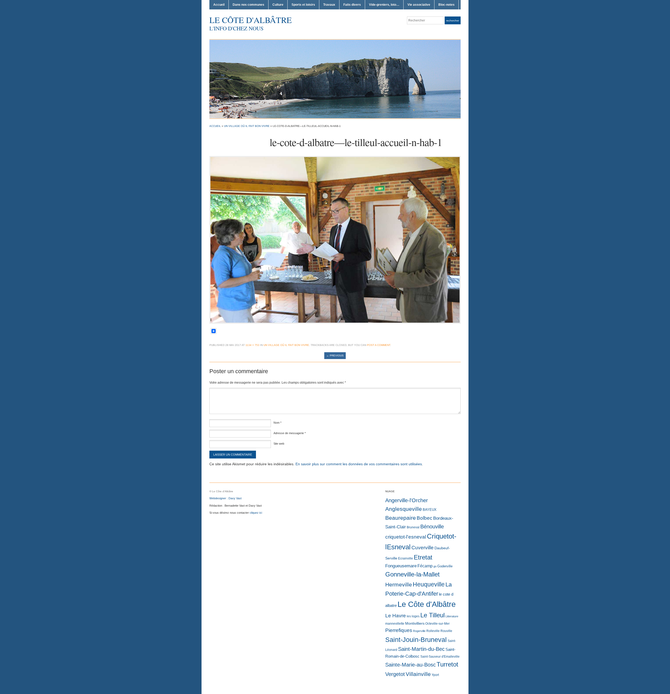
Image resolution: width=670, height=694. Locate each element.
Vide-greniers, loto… (384, 5)
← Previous (335, 355)
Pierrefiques (398, 630)
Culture (277, 5)
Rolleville (433, 631)
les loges (413, 616)
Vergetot (395, 674)
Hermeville (398, 584)
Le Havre (395, 615)
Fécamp (425, 566)
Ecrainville (405, 558)
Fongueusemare (401, 565)
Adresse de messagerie (289, 433)
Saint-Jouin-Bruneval (416, 639)
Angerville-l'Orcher (406, 500)
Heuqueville (429, 584)
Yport (435, 675)
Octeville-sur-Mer (437, 623)
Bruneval (413, 527)
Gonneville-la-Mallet (412, 574)
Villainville (418, 674)
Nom (277, 422)
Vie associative (418, 5)
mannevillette (394, 623)
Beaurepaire (400, 518)
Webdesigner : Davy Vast (225, 498)
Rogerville (419, 631)
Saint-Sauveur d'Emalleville (440, 656)
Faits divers (352, 5)
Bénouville (432, 526)
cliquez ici (256, 512)
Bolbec (424, 518)
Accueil (219, 5)
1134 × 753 (252, 345)
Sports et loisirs (303, 5)
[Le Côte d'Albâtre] (335, 79)
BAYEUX (430, 510)
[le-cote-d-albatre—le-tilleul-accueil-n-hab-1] (335, 239)
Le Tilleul (432, 615)
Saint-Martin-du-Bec (421, 649)
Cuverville (422, 547)
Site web (278, 443)
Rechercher (452, 20)
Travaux (329, 5)
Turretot (447, 664)
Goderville (445, 566)
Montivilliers (415, 623)
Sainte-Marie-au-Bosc (410, 665)
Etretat (423, 557)
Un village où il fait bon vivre (247, 126)
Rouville (446, 631)
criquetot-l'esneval (405, 537)
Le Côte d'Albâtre (250, 19)
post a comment (378, 345)
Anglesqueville (403, 509)
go (435, 566)
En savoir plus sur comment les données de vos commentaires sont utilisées (358, 464)
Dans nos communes (248, 5)
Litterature (451, 616)
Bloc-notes (446, 5)
